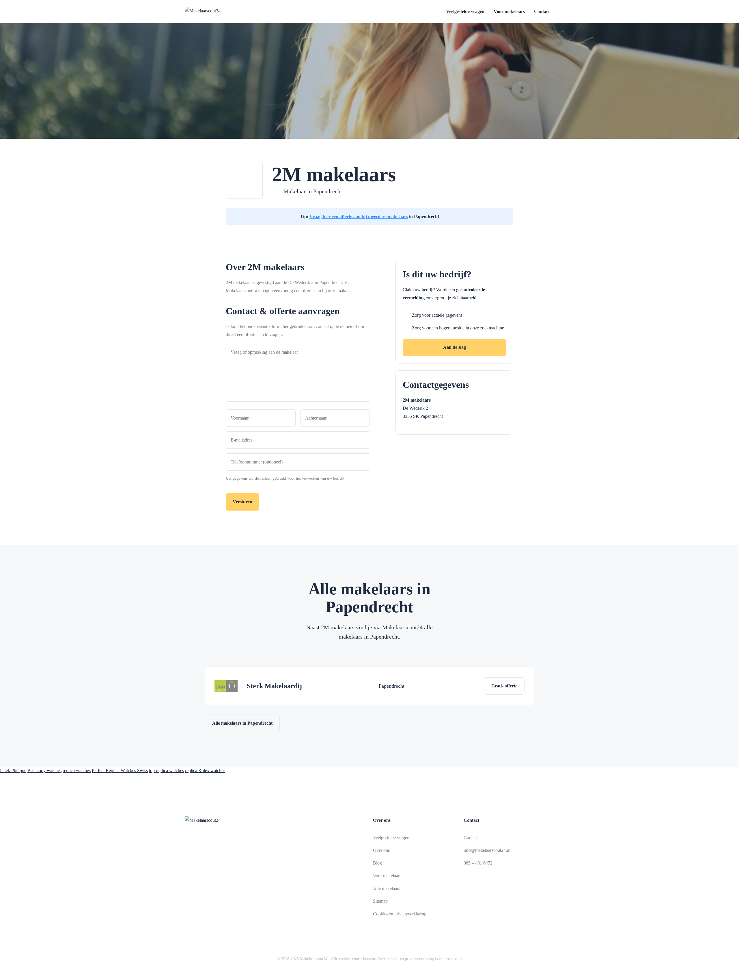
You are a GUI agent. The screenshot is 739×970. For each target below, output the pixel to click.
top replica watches (166, 770)
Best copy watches (44, 770)
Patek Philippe (13, 770)
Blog (377, 862)
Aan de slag (454, 347)
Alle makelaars (386, 888)
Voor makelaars (509, 11)
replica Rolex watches (205, 770)
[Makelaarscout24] (217, 11)
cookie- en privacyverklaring (410, 959)
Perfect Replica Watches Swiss (120, 770)
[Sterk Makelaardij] (226, 686)
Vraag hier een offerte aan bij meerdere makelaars (358, 216)
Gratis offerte (504, 685)
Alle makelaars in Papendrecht (242, 723)
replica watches (77, 770)
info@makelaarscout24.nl (487, 850)
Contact (542, 11)
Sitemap (380, 901)
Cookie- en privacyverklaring (399, 913)
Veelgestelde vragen (465, 11)
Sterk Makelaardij (274, 686)
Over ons (381, 850)
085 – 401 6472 (478, 862)
